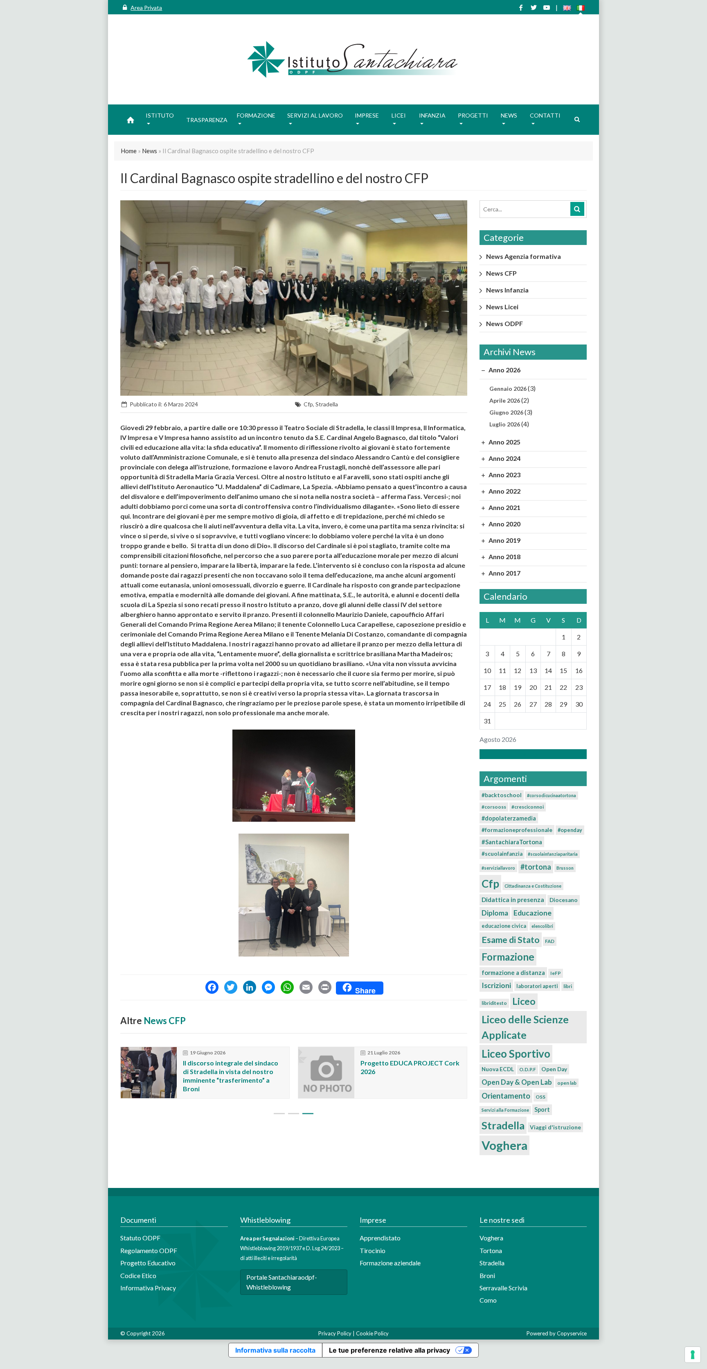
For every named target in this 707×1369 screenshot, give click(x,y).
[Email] (306, 988)
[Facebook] (212, 988)
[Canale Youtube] (546, 7)
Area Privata (146, 7)
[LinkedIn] (249, 988)
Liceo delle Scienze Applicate (525, 1026)
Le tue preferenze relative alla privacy (389, 1350)
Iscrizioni (496, 985)
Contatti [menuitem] (545, 115)
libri (567, 986)
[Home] (353, 59)
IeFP (555, 973)
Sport (542, 1109)
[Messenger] (268, 988)
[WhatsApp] (287, 988)
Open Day (554, 1069)
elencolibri (542, 926)
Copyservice (572, 1333)
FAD (549, 941)
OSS (540, 1097)
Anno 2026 (503, 370)
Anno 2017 (503, 573)
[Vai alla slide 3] (307, 1113)
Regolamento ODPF (148, 1250)
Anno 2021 (503, 507)
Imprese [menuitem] (367, 115)
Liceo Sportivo (516, 1053)
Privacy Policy (334, 1333)
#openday (570, 830)
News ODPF (504, 323)
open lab (566, 1083)
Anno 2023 (503, 474)
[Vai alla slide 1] (279, 1113)
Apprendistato (380, 1238)
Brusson (565, 867)
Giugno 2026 (506, 412)
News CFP (165, 1020)
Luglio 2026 (504, 424)
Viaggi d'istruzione (555, 1127)
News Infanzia (507, 290)
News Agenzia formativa (523, 256)
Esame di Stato (511, 939)
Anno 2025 (503, 442)
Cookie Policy (372, 1333)
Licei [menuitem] (399, 115)
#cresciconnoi (527, 807)
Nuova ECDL (498, 1069)
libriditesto (494, 1003)
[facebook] (521, 7)
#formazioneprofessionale (517, 830)
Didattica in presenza (513, 899)
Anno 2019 (503, 540)
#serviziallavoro (498, 867)
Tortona (491, 1250)
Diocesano (563, 900)
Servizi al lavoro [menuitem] (315, 115)
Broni (487, 1275)
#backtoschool (502, 795)
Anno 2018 (503, 556)
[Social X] (533, 7)
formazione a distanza (513, 972)
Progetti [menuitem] (473, 115)
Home (129, 150)
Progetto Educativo (148, 1263)
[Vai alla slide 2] (293, 1113)
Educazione (532, 913)
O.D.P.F (527, 1069)
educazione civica (504, 925)
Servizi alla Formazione (505, 1110)
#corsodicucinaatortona (551, 795)
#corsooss (494, 807)
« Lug (530, 754)
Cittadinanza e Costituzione (532, 885)
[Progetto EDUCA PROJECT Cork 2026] (326, 1072)
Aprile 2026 (504, 400)
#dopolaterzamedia (509, 818)
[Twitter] (230, 988)
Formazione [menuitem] (256, 115)
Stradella (326, 404)
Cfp (308, 404)
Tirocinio (372, 1250)
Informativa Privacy (148, 1288)
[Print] (324, 988)
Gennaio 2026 (508, 388)
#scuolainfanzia (502, 853)
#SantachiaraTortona (512, 841)
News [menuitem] (509, 115)
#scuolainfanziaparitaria (553, 854)
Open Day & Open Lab (517, 1082)
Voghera (504, 1145)
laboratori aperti (537, 986)
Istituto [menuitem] (160, 115)
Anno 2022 (503, 491)
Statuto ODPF (141, 1238)
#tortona (535, 866)
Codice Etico (138, 1275)
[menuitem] (130, 119)
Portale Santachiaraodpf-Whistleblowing (281, 1282)
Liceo (524, 1001)
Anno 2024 (503, 458)
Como (488, 1300)
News (149, 150)
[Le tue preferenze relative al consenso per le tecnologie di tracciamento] (692, 1354)
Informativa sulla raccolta (275, 1350)
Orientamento (506, 1095)
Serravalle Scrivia (503, 1288)
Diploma (495, 913)
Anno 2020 (503, 524)
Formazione (508, 957)
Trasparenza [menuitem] (206, 119)
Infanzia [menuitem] (432, 115)
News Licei (502, 307)
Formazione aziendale (390, 1263)
